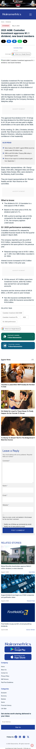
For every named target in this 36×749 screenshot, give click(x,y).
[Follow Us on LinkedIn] (20, 737)
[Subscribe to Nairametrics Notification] (32, 745)
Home (2, 22)
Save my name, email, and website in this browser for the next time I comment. (17, 518)
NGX (24, 317)
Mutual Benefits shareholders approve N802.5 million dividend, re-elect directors (16, 567)
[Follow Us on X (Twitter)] (28, 737)
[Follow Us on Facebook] (16, 737)
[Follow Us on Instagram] (24, 737)
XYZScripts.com (27, 748)
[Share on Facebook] (9, 41)
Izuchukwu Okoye (18, 48)
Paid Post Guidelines (7, 682)
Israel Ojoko (32, 572)
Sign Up (18, 727)
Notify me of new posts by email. (14, 526)
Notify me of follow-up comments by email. (18, 524)
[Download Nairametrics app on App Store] (18, 657)
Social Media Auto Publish (11, 748)
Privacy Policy (5, 676)
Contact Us (4, 673)
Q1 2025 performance (9, 322)
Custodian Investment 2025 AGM (12, 313)
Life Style (3, 708)
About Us (3, 670)
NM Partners (4, 679)
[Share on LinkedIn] (14, 41)
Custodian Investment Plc (10, 317)
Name (5, 486)
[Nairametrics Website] (12, 14)
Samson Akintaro (30, 629)
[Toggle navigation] (30, 14)
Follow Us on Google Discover (22, 54)
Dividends (8, 22)
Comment (6, 461)
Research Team (31, 601)
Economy (4, 696)
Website (6, 505)
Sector (3, 702)
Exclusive (4, 693)
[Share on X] (3, 41)
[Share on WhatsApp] (19, 41)
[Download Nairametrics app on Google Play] (18, 649)
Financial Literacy (6, 705)
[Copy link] (25, 41)
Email (5, 495)
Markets (3, 699)
